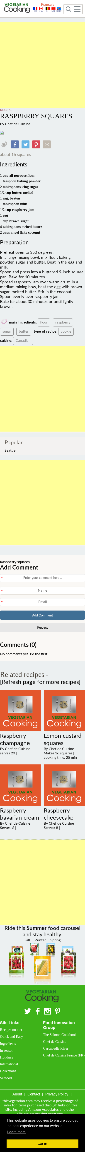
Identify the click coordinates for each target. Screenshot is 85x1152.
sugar (6, 331)
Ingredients (8, 1044)
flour (44, 322)
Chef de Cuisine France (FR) (64, 1055)
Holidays (6, 1057)
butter (24, 331)
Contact (33, 1094)
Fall (27, 940)
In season (6, 1050)
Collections (8, 1071)
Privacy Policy (56, 1094)
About (17, 1094)
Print (5, 143)
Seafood (6, 1078)
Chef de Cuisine (17, 124)
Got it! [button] (42, 1144)
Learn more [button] (16, 1132)
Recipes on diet (11, 1030)
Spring (55, 940)
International (9, 1064)
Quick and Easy (11, 1036)
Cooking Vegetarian (17, 8)
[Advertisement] (42, 65)
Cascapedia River (55, 1048)
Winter (40, 940)
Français (47, 4)
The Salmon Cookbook (60, 1035)
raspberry (62, 322)
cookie (66, 331)
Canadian (23, 340)
